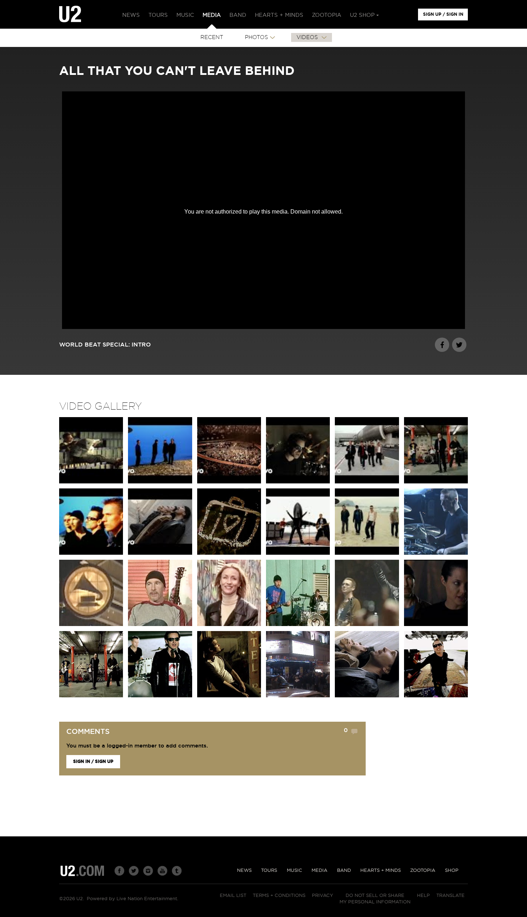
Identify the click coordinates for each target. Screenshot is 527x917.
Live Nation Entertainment (147, 899)
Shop (452, 870)
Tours (269, 870)
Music (294, 870)
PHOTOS (256, 37)
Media (319, 870)
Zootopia (422, 870)
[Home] (70, 14)
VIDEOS (308, 37)
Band (344, 870)
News (244, 870)
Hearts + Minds (380, 870)
